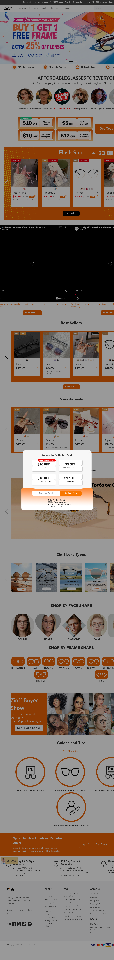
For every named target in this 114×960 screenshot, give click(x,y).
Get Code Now (70, 493)
